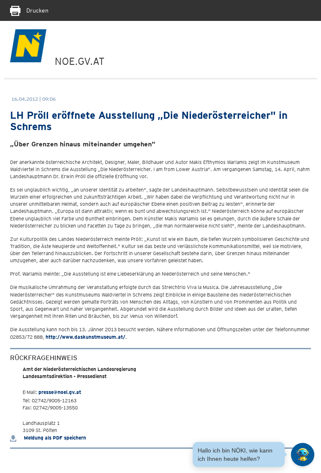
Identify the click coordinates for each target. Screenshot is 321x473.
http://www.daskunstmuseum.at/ (85, 337)
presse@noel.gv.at (59, 392)
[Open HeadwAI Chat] (302, 454)
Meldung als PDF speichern (54, 438)
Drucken (36, 10)
